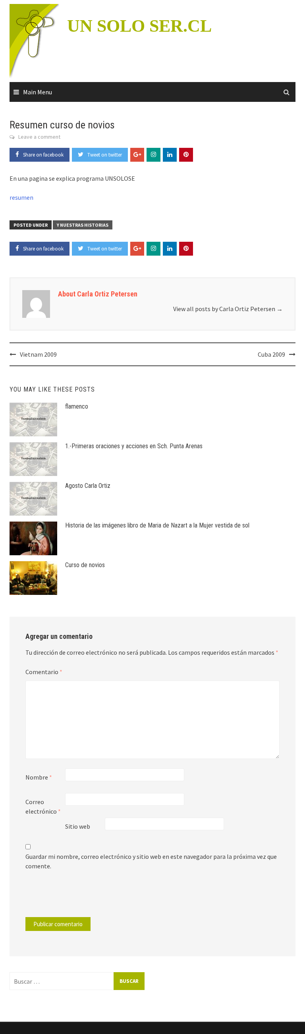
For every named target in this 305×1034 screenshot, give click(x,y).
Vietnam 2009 (38, 354)
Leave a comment (39, 136)
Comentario (43, 672)
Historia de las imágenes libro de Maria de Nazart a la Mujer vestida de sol (157, 525)
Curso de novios (85, 565)
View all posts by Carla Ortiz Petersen (228, 309)
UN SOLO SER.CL (139, 26)
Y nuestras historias (82, 225)
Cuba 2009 (271, 354)
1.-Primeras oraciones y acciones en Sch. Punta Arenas (134, 446)
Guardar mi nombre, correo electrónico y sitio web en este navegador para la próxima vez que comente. (151, 861)
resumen (21, 197)
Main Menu (37, 92)
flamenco (76, 406)
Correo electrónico (43, 806)
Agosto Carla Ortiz (87, 485)
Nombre (38, 777)
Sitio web (77, 826)
